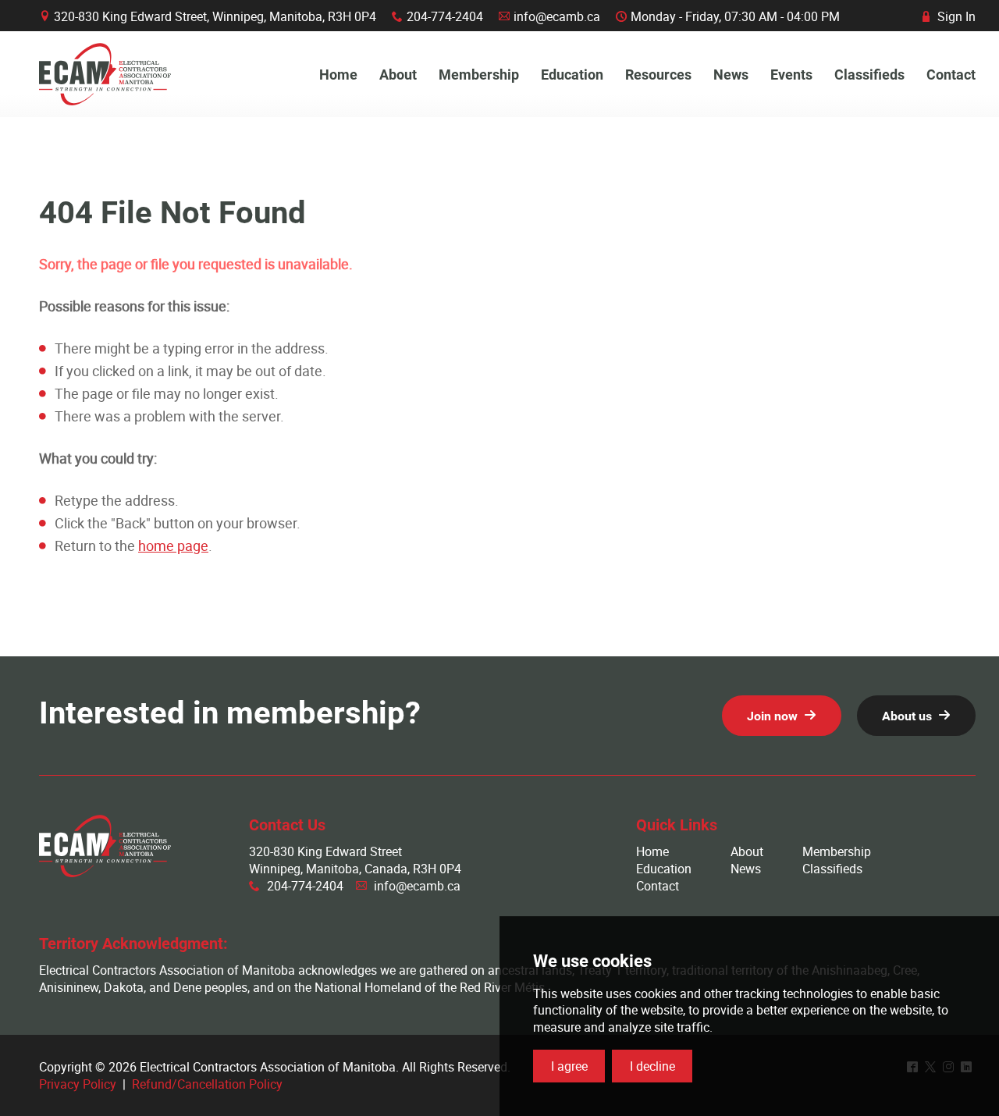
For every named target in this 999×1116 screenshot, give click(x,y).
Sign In (949, 16)
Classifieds (832, 868)
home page (173, 545)
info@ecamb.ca (557, 16)
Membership (836, 851)
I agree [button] (569, 1066)
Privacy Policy (77, 1084)
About (747, 851)
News (746, 868)
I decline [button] (652, 1066)
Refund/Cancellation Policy (207, 1084)
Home (652, 851)
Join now (772, 716)
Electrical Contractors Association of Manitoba (105, 74)
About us (907, 716)
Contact (657, 885)
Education (663, 868)
